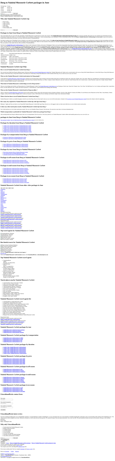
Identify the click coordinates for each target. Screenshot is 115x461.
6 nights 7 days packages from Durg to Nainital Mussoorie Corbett (17, 128)
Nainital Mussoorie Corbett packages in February (14, 378)
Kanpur (2, 208)
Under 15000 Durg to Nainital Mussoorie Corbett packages (15, 144)
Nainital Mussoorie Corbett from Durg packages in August (15, 161)
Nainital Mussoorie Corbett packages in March (13, 379)
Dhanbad (2, 211)
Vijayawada (3, 202)
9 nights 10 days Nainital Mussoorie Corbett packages (14, 353)
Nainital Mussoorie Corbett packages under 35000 (14, 363)
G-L (7, 188)
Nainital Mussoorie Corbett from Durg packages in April (15, 178)
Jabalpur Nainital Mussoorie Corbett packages (11, 227)
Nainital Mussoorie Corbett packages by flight (13, 338)
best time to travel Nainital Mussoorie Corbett (76, 99)
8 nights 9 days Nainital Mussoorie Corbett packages (14, 352)
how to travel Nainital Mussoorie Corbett (40, 72)
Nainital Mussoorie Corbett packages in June (82, 48)
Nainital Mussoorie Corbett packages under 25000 (14, 361)
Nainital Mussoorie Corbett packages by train (13, 339)
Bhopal (2, 199)
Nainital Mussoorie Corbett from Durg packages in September (16, 162)
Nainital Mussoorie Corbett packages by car (12, 341)
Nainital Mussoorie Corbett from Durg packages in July (14, 160)
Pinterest (17, 451)
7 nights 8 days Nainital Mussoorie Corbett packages (14, 350)
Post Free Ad (3, 253)
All (1, 188)
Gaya (2, 203)
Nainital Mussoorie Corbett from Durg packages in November (16, 173)
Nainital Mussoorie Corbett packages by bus (12, 340)
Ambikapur (3, 189)
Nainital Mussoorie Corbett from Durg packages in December (16, 182)
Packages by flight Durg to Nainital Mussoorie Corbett (14, 137)
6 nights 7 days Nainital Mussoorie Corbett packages (14, 349)
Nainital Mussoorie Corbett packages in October (13, 381)
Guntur (2, 206)
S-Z (12, 188)
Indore (2, 209)
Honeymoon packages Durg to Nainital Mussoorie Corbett (15, 152)
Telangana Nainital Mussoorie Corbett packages (11, 324)
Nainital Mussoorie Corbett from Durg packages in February (16, 169)
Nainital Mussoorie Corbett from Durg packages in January (15, 168)
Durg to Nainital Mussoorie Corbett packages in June (44, 443)
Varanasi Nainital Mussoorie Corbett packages (11, 217)
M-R (9, 188)
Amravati (2, 191)
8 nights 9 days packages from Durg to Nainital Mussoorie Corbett (17, 130)
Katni (2, 190)
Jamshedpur (3, 201)
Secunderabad (3, 200)
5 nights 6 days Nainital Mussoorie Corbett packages (14, 348)
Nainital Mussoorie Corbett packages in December (14, 391)
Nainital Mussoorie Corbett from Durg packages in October (15, 172)
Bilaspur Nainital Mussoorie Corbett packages (11, 225)
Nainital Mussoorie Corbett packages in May (13, 389)
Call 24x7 (3, 441)
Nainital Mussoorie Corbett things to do (48, 86)
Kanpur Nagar (4, 207)
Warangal (3, 193)
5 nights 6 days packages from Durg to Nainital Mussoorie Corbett (17, 127)
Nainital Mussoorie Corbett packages (15, 45)
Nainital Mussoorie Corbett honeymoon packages (14, 329)
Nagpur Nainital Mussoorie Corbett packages (11, 214)
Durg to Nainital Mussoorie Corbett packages (20, 443)
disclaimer (22, 449)
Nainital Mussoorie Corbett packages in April (13, 387)
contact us (18, 445)
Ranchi (2, 196)
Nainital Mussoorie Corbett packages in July (12, 369)
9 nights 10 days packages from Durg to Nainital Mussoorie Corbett (17, 131)
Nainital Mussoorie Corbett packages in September (14, 371)
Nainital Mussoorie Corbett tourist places (16, 78)
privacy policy (30, 449)
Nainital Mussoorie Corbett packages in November (14, 382)
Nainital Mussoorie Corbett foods (16, 92)
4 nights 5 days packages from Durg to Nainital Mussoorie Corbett (17, 125)
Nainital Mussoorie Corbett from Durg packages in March (15, 170)
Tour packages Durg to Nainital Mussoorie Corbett (13, 153)
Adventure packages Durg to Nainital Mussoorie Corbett (15, 154)
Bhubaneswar (3, 197)
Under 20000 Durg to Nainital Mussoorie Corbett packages (15, 145)
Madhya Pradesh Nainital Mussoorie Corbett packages (12, 321)
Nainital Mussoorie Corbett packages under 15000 (14, 358)
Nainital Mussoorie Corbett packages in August (13, 370)
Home (7, 443)
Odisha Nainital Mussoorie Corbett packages (10, 319)
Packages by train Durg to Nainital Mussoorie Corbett (14, 138)
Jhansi (2, 205)
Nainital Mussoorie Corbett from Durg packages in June (15, 181)
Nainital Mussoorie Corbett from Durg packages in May (15, 180)
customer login (21, 446)
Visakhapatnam (4, 194)
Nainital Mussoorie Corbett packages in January (13, 377)
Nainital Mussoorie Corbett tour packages (12, 331)
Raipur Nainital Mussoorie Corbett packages (11, 223)
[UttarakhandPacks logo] (6, 456)
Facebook (7, 451)
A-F (4, 188)
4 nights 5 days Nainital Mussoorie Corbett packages (14, 347)
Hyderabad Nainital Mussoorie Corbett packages (12, 219)
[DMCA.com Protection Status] (7, 453)
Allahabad (3, 195)
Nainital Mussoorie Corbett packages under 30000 (14, 362)
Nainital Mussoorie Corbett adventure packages (13, 332)
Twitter (12, 451)
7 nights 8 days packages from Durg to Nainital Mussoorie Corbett (17, 129)
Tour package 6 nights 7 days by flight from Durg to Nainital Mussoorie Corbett (17, 120)
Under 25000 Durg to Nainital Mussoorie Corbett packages (15, 146)
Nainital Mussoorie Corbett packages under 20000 (14, 360)
